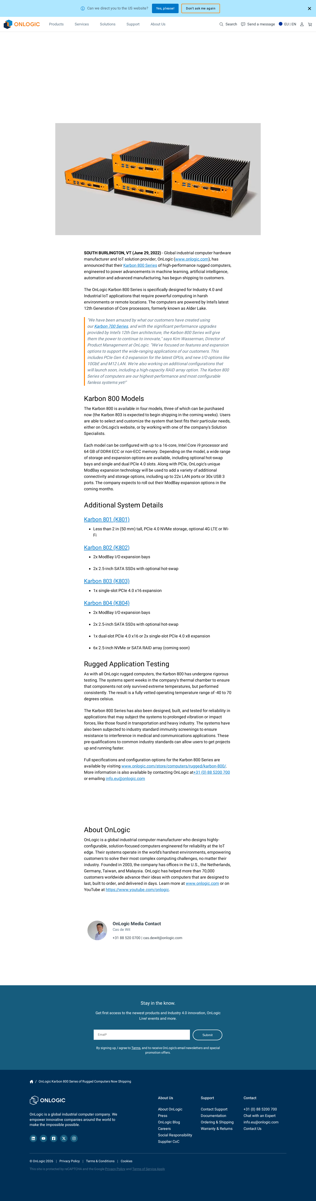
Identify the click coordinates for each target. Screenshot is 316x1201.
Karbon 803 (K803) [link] (107, 581)
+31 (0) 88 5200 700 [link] (211, 772)
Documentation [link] (213, 1116)
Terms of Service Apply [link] (148, 1169)
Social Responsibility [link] (175, 1135)
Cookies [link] (126, 1161)
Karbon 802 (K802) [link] (107, 548)
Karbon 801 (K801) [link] (107, 520)
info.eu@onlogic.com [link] (125, 779)
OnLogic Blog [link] (169, 1122)
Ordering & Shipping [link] (217, 1122)
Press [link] (162, 1116)
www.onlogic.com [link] (191, 259)
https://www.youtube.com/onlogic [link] (137, 890)
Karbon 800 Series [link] (140, 265)
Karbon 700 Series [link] (111, 326)
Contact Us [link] (252, 1128)
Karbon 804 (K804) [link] (107, 603)
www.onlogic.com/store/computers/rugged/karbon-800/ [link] (173, 766)
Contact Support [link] (214, 1109)
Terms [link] (135, 1048)
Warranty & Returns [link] (216, 1128)
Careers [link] (164, 1128)
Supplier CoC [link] (168, 1141)
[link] (22, 24)
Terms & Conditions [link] (100, 1161)
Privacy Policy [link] (69, 1161)
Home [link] (31, 1081)
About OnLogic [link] (170, 1109)
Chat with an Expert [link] (260, 1116)
